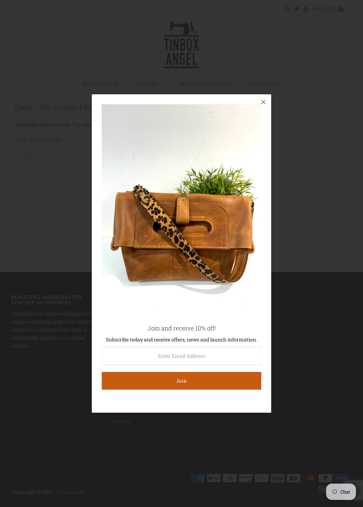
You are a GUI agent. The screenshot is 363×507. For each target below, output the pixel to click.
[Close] (263, 102)
